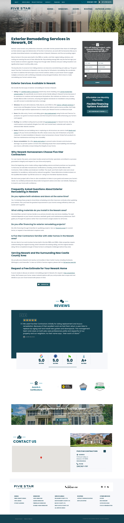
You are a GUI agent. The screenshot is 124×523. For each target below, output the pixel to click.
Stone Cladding (19, 503)
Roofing (88, 9)
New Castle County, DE (62, 505)
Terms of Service (28, 519)
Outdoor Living (103, 9)
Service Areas (26, 2)
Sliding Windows (38, 501)
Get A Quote (63, 420)
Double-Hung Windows (40, 505)
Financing (57, 2)
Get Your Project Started (97, 111)
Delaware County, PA (61, 498)
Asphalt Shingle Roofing (85, 498)
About (16, 2)
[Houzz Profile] (108, 487)
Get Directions (81, 461)
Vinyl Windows (37, 498)
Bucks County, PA (60, 503)
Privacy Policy (18, 519)
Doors (76, 9)
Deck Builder (103, 501)
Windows (63, 9)
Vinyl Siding (17, 501)
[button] (41, 458)
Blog (63, 2)
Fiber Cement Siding (20, 498)
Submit (97, 82)
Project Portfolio (37, 2)
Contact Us (44, 284)
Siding (50, 9)
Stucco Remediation (106, 505)
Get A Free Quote (106, 2)
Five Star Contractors (87, 451)
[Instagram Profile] (105, 487)
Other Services (105, 496)
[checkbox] (86, 76)
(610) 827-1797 (82, 466)
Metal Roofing (81, 501)
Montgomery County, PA (62, 501)
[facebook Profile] (102, 487)
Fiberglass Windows (39, 503)
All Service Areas (60, 508)
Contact (47, 2)
